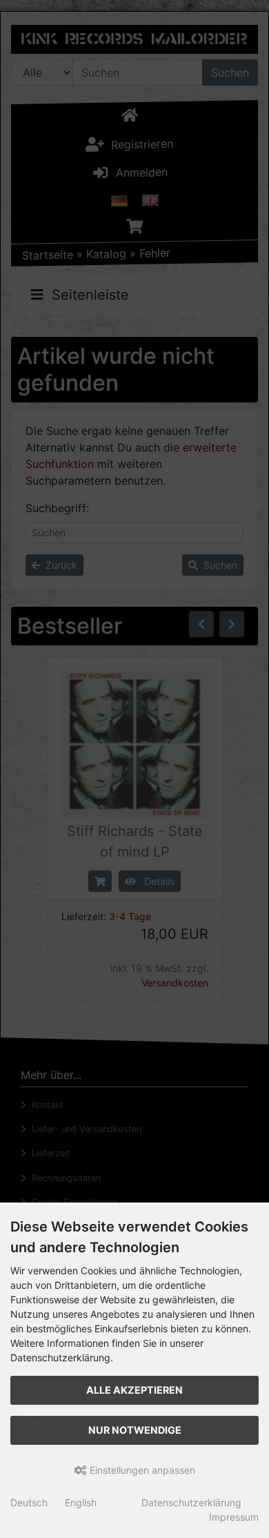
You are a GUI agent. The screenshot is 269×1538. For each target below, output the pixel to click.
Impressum (234, 1517)
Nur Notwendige (134, 1430)
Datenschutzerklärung (191, 1502)
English (81, 1502)
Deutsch (29, 1502)
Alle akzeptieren (134, 1390)
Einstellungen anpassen (141, 1470)
